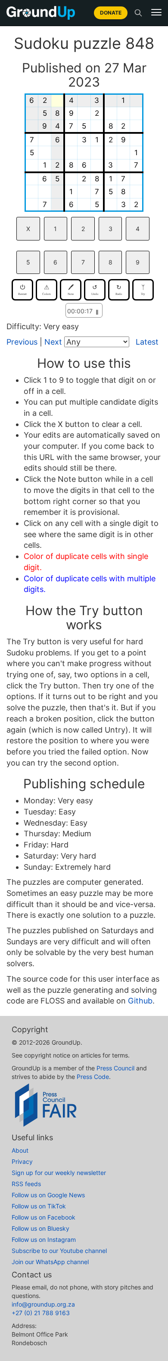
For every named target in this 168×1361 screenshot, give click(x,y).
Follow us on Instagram (44, 1239)
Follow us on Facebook (43, 1217)
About (20, 1150)
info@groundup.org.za (43, 1304)
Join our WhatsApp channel (50, 1261)
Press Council (115, 1068)
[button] (156, 12)
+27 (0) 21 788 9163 (41, 1312)
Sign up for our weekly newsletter (59, 1172)
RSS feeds (26, 1183)
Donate (110, 12)
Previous (21, 341)
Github (140, 1000)
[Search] (138, 12)
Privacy (22, 1161)
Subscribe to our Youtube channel (59, 1250)
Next (53, 341)
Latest (147, 341)
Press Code (93, 1076)
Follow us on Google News (48, 1195)
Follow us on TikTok (39, 1206)
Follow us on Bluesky (40, 1228)
